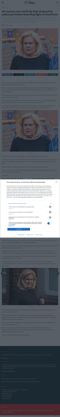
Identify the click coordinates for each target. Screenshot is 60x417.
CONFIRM (19, 229)
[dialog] (30, 208)
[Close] (56, 182)
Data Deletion (21, 234)
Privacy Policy (38, 234)
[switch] (49, 207)
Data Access (30, 234)
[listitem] (30, 203)
